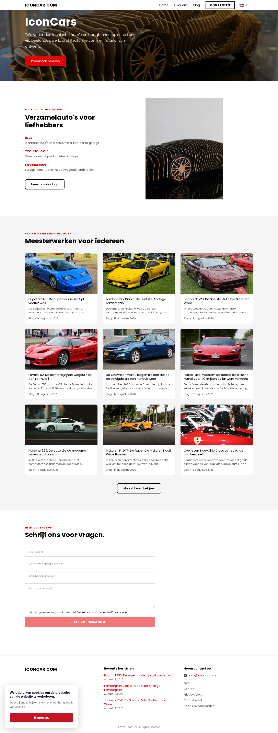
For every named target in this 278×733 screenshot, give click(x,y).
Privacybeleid (120, 612)
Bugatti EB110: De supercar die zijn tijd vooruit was (138, 675)
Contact (190, 689)
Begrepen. (41, 717)
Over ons (181, 5)
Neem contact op (44, 184)
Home (164, 5)
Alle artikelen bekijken (139, 488)
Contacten (220, 5)
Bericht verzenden (90, 622)
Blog (196, 5)
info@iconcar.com (202, 675)
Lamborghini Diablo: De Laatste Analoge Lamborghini (132, 688)
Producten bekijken (45, 61)
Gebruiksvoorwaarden (92, 612)
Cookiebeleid (193, 700)
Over (187, 683)
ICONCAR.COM (41, 5)
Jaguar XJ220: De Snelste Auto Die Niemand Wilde (135, 702)
